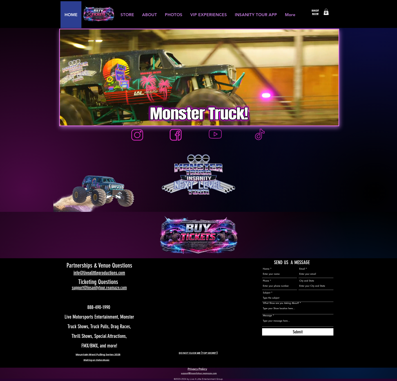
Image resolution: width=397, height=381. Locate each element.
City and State (306, 281)
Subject (266, 292)
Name (266, 269)
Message (267, 315)
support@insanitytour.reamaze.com (99, 287)
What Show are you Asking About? (281, 303)
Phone (266, 281)
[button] (326, 12)
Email (302, 269)
